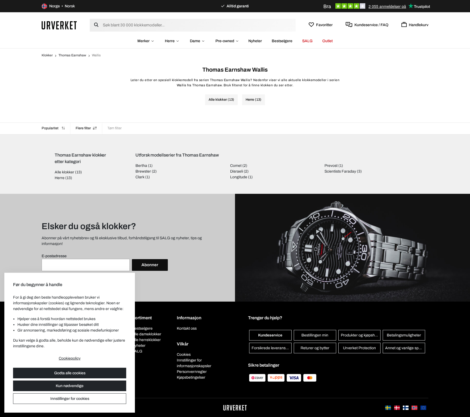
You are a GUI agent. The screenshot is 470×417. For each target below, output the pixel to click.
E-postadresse (54, 256)
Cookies (184, 354)
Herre (170, 41)
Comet (236, 166)
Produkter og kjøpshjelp (361, 335)
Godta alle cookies (69, 373)
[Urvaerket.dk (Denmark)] (397, 408)
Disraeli (236, 171)
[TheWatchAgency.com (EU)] (423, 408)
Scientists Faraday (340, 171)
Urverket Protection (359, 348)
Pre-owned (224, 41)
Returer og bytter (315, 348)
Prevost (331, 166)
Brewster (143, 171)
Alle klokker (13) (221, 100)
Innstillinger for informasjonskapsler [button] (194, 363)
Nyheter (255, 41)
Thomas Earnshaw (72, 55)
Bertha (141, 166)
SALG (307, 41)
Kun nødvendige (70, 386)
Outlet (327, 41)
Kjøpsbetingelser (191, 377)
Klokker (47, 55)
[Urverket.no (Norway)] (415, 408)
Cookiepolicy (70, 358)
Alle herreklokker (146, 340)
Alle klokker (64, 172)
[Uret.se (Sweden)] (388, 408)
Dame (195, 41)
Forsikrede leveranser (270, 348)
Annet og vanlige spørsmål (405, 348)
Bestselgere (282, 41)
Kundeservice (270, 335)
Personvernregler (192, 372)
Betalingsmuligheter (404, 335)
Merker (143, 41)
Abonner (149, 265)
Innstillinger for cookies (69, 399)
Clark (139, 177)
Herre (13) (253, 100)
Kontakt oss (187, 328)
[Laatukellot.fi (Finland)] (406, 408)
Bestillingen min (314, 335)
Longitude (238, 177)
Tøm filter (114, 128)
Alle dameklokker (146, 334)
